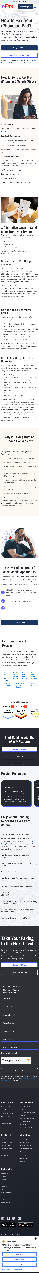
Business (17, 990)
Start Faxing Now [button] (19, 622)
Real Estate (4, 1196)
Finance (3, 1180)
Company (25, 1134)
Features (6, 1134)
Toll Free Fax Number (8, 1107)
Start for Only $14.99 (19, 972)
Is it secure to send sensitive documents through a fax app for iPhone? (18, 902)
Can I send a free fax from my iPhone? (15, 834)
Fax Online (7, 1102)
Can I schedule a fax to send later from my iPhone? (16, 864)
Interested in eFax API (10, 1053)
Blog (21, 1152)
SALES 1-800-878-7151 (20, 1)
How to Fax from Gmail (7, 684)
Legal (3, 1189)
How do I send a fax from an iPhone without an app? (18, 879)
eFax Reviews (24, 1158)
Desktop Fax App (6, 1149)
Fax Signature (5, 1145)
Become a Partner (25, 1145)
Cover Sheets (5, 1155)
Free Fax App (5, 1139)
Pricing (3, 1120)
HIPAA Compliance (7, 1152)
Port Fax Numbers (7, 1113)
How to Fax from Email (27, 1118)
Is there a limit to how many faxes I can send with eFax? (17, 894)
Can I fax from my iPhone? (10, 872)
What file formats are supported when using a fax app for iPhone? (17, 910)
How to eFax (26, 1102)
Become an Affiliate (26, 1149)
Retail (3, 1199)
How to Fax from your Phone (6, 676)
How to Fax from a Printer (24, 675)
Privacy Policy (25, 1078)
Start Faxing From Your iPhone (19, 55)
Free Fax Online (6, 1123)
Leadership (23, 1162)
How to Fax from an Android (15, 675)
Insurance (4, 1186)
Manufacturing (6, 1193)
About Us (4, 1235)
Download (5, 132)
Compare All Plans (19, 48)
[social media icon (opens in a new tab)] (2, 1218)
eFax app (11, 498)
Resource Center (25, 1142)
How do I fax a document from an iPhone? (16, 886)
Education (4, 1176)
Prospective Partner (11, 993)
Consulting (4, 1173)
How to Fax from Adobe (32, 684)
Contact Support (25, 1139)
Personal (7, 990)
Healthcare (4, 1183)
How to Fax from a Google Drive (20, 686)
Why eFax (23, 1155)
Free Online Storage (7, 1142)
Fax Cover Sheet (6, 1116)
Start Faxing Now (25, 6)
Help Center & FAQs (26, 1127)
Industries (6, 1169)
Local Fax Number (7, 1110)
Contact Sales (19, 756)
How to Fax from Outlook (34, 675)
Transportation (5, 1202)
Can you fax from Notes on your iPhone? (15, 918)
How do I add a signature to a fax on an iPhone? (15, 856)
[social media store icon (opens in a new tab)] (8, 1224)
